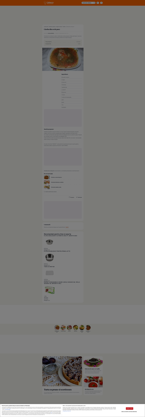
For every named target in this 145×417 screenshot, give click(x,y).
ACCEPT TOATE (129, 408)
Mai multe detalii (7, 409)
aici (51, 412)
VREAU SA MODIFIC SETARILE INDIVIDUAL (129, 411)
